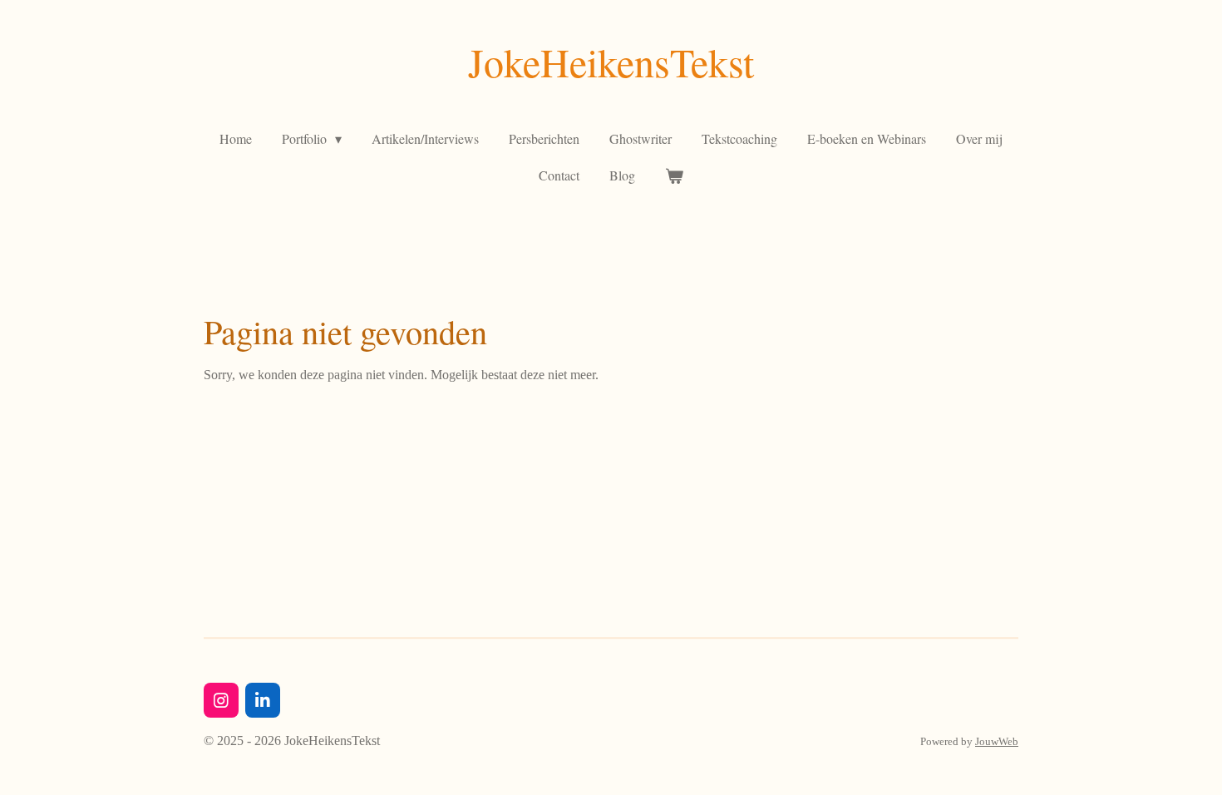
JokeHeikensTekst (611, 61)
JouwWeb (996, 741)
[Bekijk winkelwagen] (674, 175)
